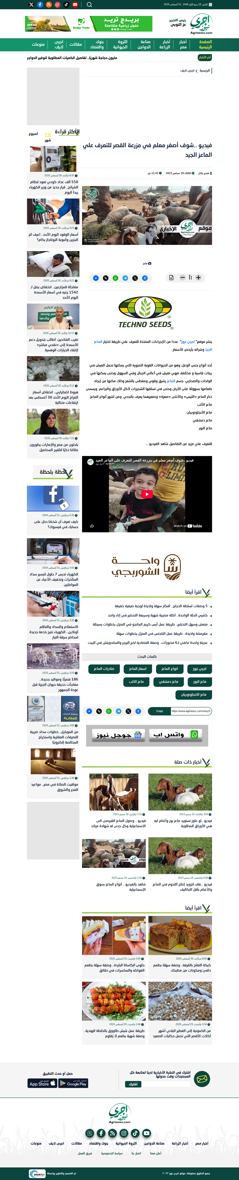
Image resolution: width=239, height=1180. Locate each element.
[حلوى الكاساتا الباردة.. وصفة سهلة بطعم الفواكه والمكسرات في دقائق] (114, 935)
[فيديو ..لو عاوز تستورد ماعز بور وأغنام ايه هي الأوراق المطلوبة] (180, 792)
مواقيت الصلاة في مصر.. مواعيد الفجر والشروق (54, 787)
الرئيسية (205, 70)
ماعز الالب (136, 682)
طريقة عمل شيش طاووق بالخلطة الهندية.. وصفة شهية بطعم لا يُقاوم (114, 1033)
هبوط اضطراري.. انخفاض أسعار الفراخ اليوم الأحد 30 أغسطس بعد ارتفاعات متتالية (53, 398)
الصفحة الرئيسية (205, 44)
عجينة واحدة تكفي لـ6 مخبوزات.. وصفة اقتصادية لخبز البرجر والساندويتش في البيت (148, 643)
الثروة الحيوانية (120, 44)
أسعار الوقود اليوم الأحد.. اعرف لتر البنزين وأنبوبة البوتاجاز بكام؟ (53, 237)
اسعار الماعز (137, 669)
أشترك (133, 1084)
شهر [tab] (48, 140)
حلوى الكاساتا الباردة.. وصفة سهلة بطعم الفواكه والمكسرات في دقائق (115, 968)
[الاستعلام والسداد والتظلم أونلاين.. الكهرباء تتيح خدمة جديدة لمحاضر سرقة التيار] (53, 604)
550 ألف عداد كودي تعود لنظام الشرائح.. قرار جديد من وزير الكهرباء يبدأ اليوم (53, 187)
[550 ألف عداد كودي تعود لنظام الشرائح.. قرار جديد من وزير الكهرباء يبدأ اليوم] (53, 159)
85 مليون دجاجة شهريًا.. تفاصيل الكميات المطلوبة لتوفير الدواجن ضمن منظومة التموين (70, 58)
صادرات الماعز (104, 669)
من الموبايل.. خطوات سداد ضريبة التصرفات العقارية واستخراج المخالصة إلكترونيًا (54, 737)
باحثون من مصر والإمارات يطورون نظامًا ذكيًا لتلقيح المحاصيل (54, 447)
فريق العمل (85, 1153)
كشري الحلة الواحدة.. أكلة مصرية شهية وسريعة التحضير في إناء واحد (158, 615)
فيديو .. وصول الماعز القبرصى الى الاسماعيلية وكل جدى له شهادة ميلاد (118, 823)
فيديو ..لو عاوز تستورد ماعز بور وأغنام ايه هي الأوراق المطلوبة (183, 823)
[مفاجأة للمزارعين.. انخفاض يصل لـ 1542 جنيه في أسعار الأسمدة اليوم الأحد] (53, 264)
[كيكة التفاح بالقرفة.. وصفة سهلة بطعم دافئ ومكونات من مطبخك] (180, 935)
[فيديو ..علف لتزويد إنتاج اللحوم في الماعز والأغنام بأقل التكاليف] (180, 855)
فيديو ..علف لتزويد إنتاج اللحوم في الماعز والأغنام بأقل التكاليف (182, 887)
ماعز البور (199, 682)
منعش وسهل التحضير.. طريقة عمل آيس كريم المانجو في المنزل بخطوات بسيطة (150, 624)
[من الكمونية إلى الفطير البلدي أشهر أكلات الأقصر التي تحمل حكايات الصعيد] (180, 1001)
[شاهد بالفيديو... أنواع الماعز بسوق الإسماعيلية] (114, 855)
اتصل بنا (136, 1153)
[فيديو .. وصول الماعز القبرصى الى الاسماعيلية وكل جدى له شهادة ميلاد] (114, 792)
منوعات (38, 45)
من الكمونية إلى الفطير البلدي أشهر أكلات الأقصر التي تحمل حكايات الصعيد (182, 1033)
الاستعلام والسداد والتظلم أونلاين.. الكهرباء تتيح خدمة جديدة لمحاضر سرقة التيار (53, 632)
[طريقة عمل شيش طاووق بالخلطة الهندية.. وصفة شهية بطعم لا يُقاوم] (114, 1001)
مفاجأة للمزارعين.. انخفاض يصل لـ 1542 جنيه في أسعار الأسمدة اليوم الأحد (54, 293)
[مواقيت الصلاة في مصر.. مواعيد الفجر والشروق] (53, 761)
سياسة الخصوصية (111, 1153)
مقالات (75, 45)
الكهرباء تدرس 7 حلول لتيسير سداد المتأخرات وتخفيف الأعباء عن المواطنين (54, 580)
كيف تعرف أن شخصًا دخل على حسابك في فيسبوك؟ (56, 524)
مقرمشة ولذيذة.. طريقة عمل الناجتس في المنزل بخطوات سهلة (162, 634)
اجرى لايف (59, 44)
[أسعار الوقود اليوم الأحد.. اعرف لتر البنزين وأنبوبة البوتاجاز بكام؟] (53, 211)
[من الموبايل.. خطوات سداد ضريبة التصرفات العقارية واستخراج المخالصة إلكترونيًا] (53, 709)
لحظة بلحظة (53, 472)
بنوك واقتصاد (97, 44)
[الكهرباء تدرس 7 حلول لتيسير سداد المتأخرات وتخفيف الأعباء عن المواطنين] (53, 551)
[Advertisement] (147, 111)
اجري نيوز (188, 342)
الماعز (171, 381)
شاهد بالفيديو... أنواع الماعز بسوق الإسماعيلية (121, 887)
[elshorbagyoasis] (147, 567)
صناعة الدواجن (144, 44)
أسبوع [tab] (33, 133)
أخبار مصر (183, 44)
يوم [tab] (48, 133)
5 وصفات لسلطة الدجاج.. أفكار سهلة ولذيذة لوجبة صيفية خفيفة (161, 606)
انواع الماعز (170, 669)
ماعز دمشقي (168, 682)
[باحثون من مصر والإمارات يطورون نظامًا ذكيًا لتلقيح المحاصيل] (53, 422)
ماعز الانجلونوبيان (193, 695)
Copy (159, 711)
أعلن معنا (155, 1153)
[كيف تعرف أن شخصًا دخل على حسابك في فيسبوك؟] (53, 499)
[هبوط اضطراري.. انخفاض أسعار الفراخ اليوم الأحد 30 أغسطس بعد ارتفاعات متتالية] (53, 369)
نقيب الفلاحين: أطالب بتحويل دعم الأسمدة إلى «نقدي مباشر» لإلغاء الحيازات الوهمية (53, 345)
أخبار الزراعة (164, 44)
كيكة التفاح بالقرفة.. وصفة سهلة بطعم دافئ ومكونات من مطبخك (182, 968)
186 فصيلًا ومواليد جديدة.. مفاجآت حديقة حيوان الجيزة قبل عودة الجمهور (55, 685)
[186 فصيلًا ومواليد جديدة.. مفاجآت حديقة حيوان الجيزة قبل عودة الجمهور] (53, 656)
